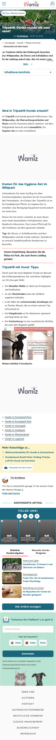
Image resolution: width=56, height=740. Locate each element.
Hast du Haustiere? (28, 636)
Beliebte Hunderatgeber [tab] (15, 552)
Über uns (28, 691)
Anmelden (28, 653)
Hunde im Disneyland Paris (18, 417)
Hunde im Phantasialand (17, 434)
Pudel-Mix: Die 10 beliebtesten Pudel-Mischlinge (38, 580)
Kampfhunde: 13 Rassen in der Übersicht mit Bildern (38, 566)
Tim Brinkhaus (22, 36)
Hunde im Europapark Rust (18, 421)
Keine (43, 642)
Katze (33, 642)
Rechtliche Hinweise (28, 715)
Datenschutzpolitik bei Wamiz (15, 665)
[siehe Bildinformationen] (53, 12)
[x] (25, 516)
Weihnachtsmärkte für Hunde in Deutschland (29, 452)
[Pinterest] (37, 516)
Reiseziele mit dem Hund (16, 46)
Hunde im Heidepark (15, 430)
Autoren (28, 697)
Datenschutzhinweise (28, 709)
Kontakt (28, 703)
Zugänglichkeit (28, 727)
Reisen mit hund (33, 43)
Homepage (10, 43)
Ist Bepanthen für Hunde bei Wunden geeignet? (37, 593)
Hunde (20, 43)
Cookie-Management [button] (28, 721)
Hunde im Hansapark (15, 425)
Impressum (28, 733)
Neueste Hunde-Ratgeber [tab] (41, 552)
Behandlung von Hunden (33, 588)
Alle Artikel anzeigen (28, 606)
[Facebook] (19, 516)
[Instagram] (31, 516)
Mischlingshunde (30, 574)
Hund (18, 642)
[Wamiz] (33, 3)
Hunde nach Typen (31, 560)
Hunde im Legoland (14, 438)
